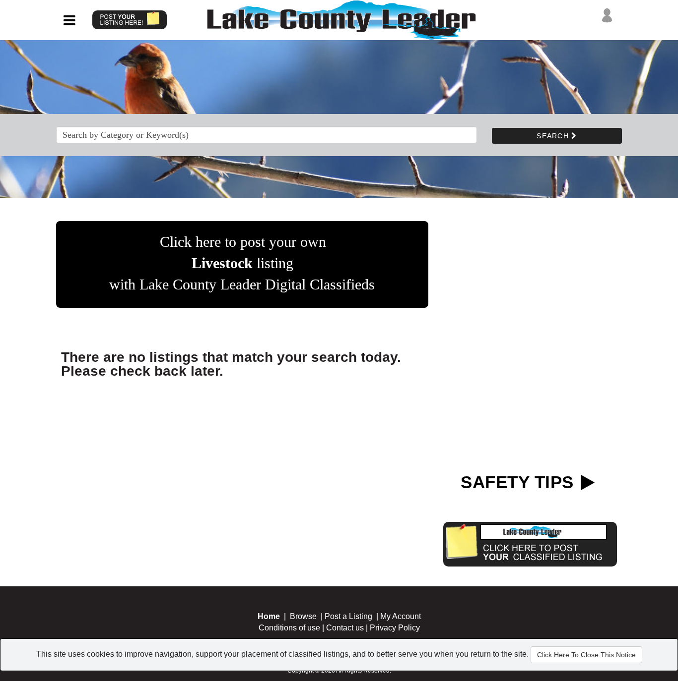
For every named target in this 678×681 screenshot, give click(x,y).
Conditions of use (289, 628)
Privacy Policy (395, 628)
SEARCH (554, 136)
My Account (400, 616)
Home (269, 616)
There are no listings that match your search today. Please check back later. (231, 364)
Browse (303, 616)
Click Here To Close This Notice (586, 655)
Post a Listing (348, 616)
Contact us (345, 628)
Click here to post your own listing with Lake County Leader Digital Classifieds (242, 262)
